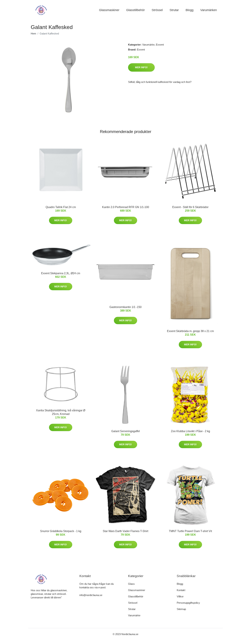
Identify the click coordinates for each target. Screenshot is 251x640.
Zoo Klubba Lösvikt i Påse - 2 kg (190, 431)
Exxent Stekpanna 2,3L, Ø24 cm (60, 273)
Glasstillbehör (135, 10)
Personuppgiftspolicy (188, 602)
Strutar (174, 10)
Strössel (157, 10)
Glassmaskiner (109, 10)
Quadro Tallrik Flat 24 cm (61, 207)
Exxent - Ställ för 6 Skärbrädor (190, 207)
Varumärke (148, 44)
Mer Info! (141, 67)
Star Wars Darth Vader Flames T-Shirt (125, 531)
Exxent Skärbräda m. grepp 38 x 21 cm (190, 331)
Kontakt (181, 590)
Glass (131, 583)
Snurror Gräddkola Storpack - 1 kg (60, 531)
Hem (33, 33)
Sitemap (181, 609)
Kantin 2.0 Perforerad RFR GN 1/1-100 (125, 207)
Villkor (180, 596)
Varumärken (208, 10)
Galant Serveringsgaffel (125, 431)
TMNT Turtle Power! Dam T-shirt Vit (190, 531)
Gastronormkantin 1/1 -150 (125, 307)
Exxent (160, 44)
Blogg (189, 10)
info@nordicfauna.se (90, 595)
